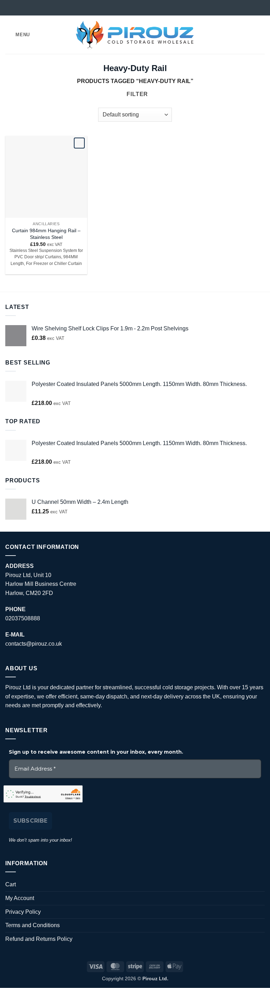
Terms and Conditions (32, 925)
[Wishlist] (237, 35)
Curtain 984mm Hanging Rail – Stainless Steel (46, 234)
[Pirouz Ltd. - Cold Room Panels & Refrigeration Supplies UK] (135, 34)
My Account (19, 898)
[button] (17, 34)
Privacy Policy (23, 912)
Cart (10, 884)
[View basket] (261, 35)
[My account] (249, 35)
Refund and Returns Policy (38, 939)
